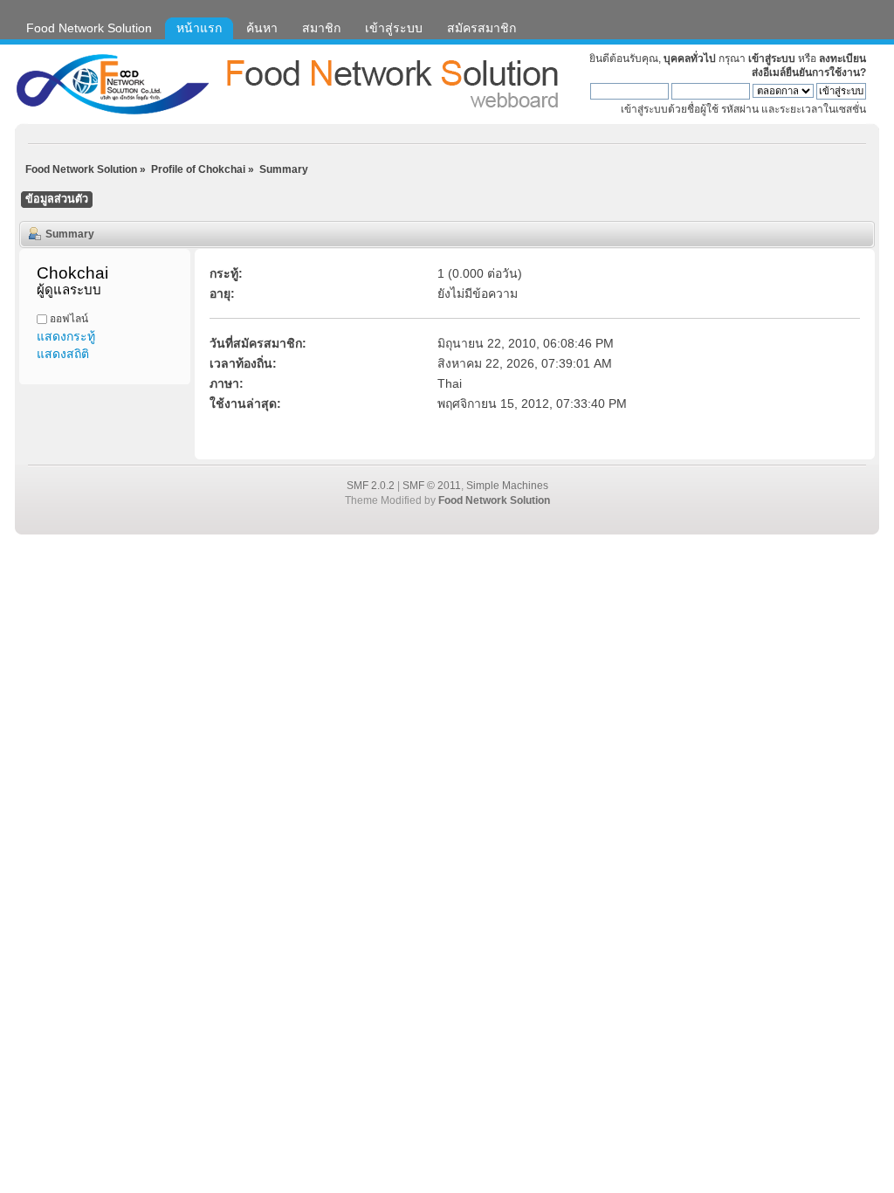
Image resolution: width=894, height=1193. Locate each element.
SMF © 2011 (431, 485)
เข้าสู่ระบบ (771, 58)
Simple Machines (507, 485)
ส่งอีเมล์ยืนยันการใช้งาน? (809, 72)
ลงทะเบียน (842, 58)
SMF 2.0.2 (371, 485)
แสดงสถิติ (63, 354)
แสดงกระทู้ (66, 336)
